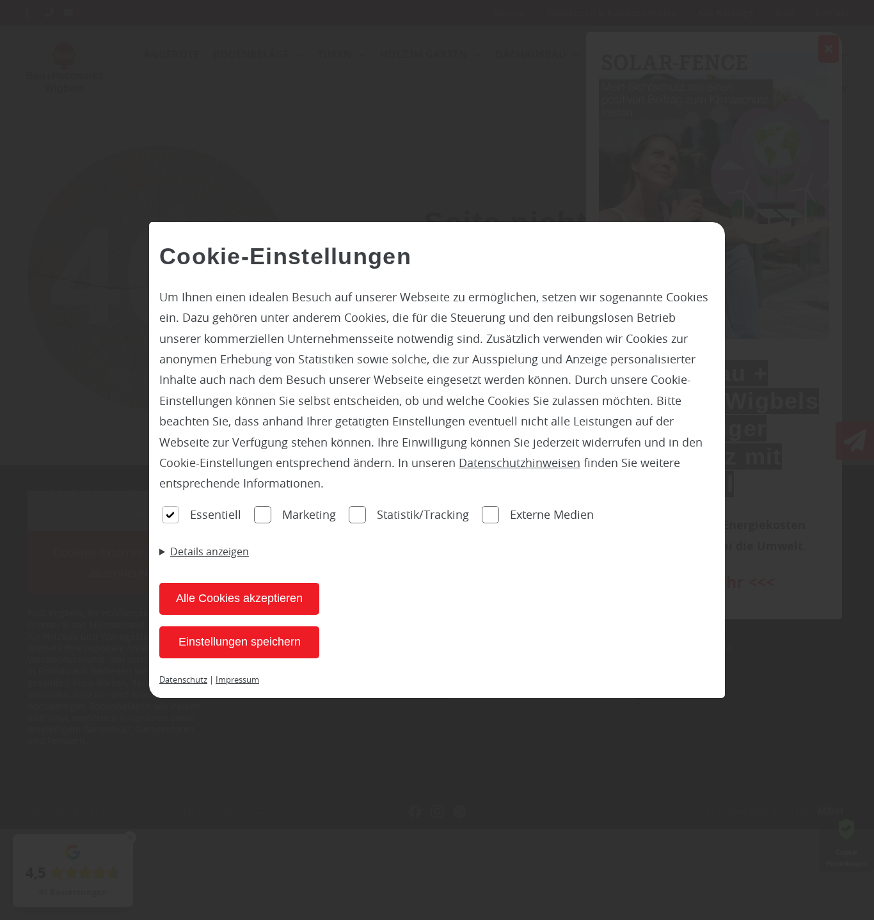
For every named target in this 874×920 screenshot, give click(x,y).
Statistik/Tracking (423, 514)
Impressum (237, 679)
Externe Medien (552, 514)
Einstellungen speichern (240, 641)
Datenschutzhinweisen (519, 462)
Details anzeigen (209, 551)
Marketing (309, 514)
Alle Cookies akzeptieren (239, 598)
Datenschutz (183, 679)
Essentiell (215, 514)
